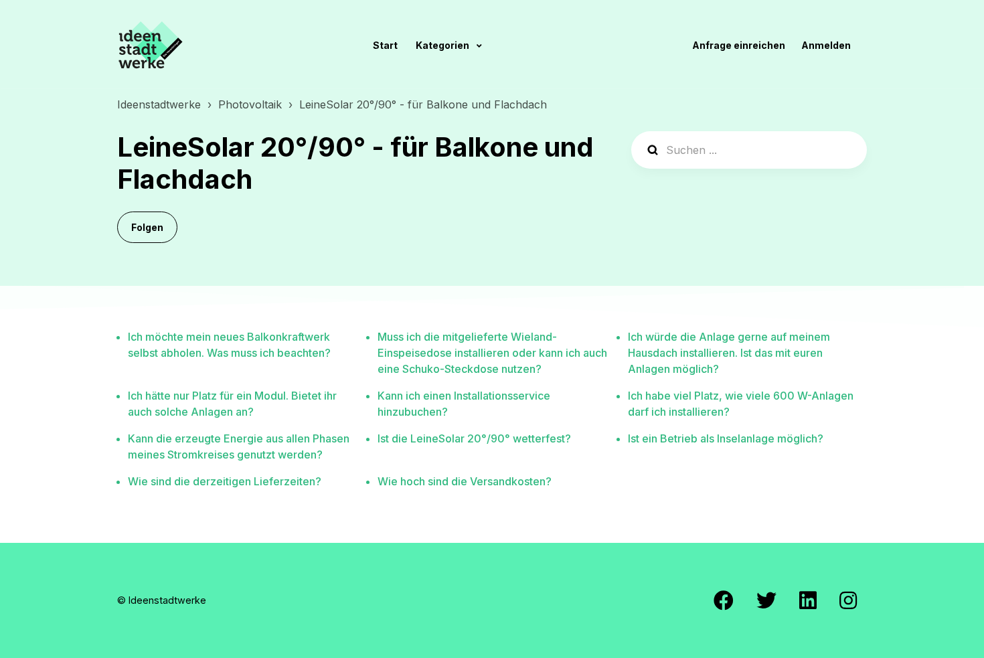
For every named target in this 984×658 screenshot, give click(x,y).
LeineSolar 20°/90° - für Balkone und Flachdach (423, 104)
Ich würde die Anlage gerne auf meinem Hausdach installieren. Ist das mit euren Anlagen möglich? (729, 353)
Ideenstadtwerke (159, 104)
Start (385, 45)
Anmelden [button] (826, 45)
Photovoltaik (250, 104)
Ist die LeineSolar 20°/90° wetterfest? (474, 438)
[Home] (150, 44)
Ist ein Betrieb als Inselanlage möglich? (725, 438)
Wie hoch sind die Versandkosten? (465, 481)
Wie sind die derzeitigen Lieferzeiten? (224, 481)
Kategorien (443, 45)
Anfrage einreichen (738, 45)
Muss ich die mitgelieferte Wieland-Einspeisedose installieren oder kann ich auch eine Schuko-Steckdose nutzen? (492, 353)
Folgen (147, 227)
